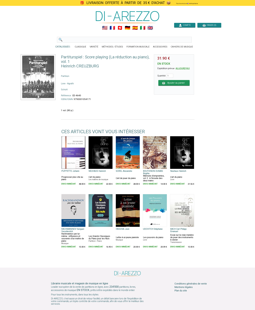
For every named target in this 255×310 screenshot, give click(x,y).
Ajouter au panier (176, 83)
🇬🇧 (150, 28)
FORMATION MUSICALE (138, 46)
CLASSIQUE (80, 46)
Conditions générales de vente (191, 284)
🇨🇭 (120, 28)
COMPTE (186, 25)
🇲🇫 (112, 28)
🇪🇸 (135, 28)
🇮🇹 (142, 28)
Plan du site (181, 290)
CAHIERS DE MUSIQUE (182, 46)
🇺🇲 (105, 28)
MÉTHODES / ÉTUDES (112, 46)
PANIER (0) (211, 25)
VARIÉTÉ (94, 46)
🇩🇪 (127, 28)
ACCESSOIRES (160, 46)
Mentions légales (184, 287)
